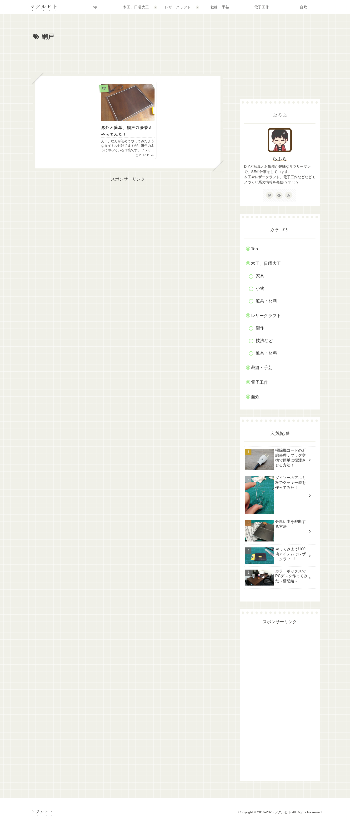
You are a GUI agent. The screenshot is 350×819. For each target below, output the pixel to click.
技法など (264, 340)
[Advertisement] (128, 55)
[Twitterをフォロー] (269, 195)
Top (254, 249)
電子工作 (259, 382)
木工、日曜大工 (266, 263)
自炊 (255, 396)
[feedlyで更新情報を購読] (279, 195)
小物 (260, 288)
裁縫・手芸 (261, 367)
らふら (280, 158)
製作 (260, 328)
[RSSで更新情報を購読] (288, 195)
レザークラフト (266, 315)
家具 (260, 276)
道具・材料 (266, 300)
